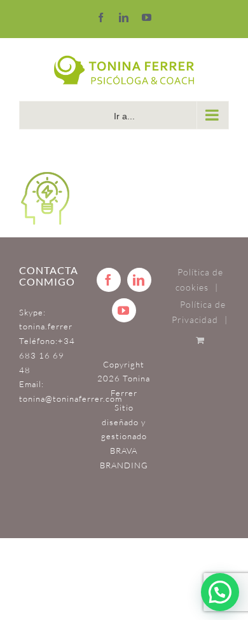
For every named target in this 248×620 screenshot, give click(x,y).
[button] (220, 592)
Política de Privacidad (199, 312)
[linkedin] (139, 280)
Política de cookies (199, 280)
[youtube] (124, 310)
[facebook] (109, 280)
